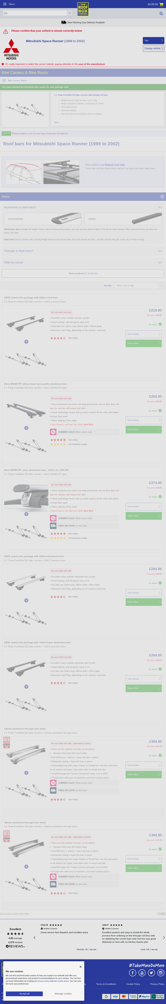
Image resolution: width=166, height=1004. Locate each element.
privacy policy (44, 981)
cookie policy (63, 981)
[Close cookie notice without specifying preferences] (80, 966)
